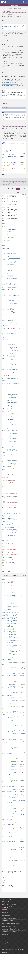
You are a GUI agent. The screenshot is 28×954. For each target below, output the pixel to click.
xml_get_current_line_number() (9, 82)
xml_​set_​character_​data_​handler (9, 918)
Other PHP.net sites (19, 949)
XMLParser (16, 25)
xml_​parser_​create (6, 912)
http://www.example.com (15, 257)
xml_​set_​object (5, 935)
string (4, 26)
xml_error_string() (16, 80)
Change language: (13, 8)
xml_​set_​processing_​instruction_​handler (10, 928)
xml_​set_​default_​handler (7, 920)
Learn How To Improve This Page (9, 183)
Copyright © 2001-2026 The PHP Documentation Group (13, 944)
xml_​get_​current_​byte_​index (8, 903)
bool (11, 26)
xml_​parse (4, 909)
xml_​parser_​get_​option (7, 915)
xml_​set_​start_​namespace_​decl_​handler (10, 929)
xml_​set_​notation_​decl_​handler (8, 926)
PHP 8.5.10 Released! (14, 5)
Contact (11, 949)
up (2, 575)
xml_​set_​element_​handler (7, 921)
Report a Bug (9, 184)
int (3, 28)
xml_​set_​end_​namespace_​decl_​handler (10, 923)
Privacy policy (5, 952)
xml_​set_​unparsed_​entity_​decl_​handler (10, 931)
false (21, 26)
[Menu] (26, 2)
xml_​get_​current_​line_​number (8, 906)
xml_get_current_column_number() (10, 84)
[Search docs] (23, 2)
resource (12, 117)
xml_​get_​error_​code (6, 907)
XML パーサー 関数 (6, 899)
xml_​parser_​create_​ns (6, 914)
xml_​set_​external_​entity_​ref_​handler (10, 925)
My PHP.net (5, 949)
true (22, 52)
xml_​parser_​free (5, 934)
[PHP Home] (3, 2)
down (4, 575)
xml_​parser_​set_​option (7, 917)
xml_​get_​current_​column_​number (9, 904)
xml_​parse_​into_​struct (7, 910)
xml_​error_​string (5, 901)
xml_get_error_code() (7, 80)
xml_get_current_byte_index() (9, 85)
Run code (4, 174)
